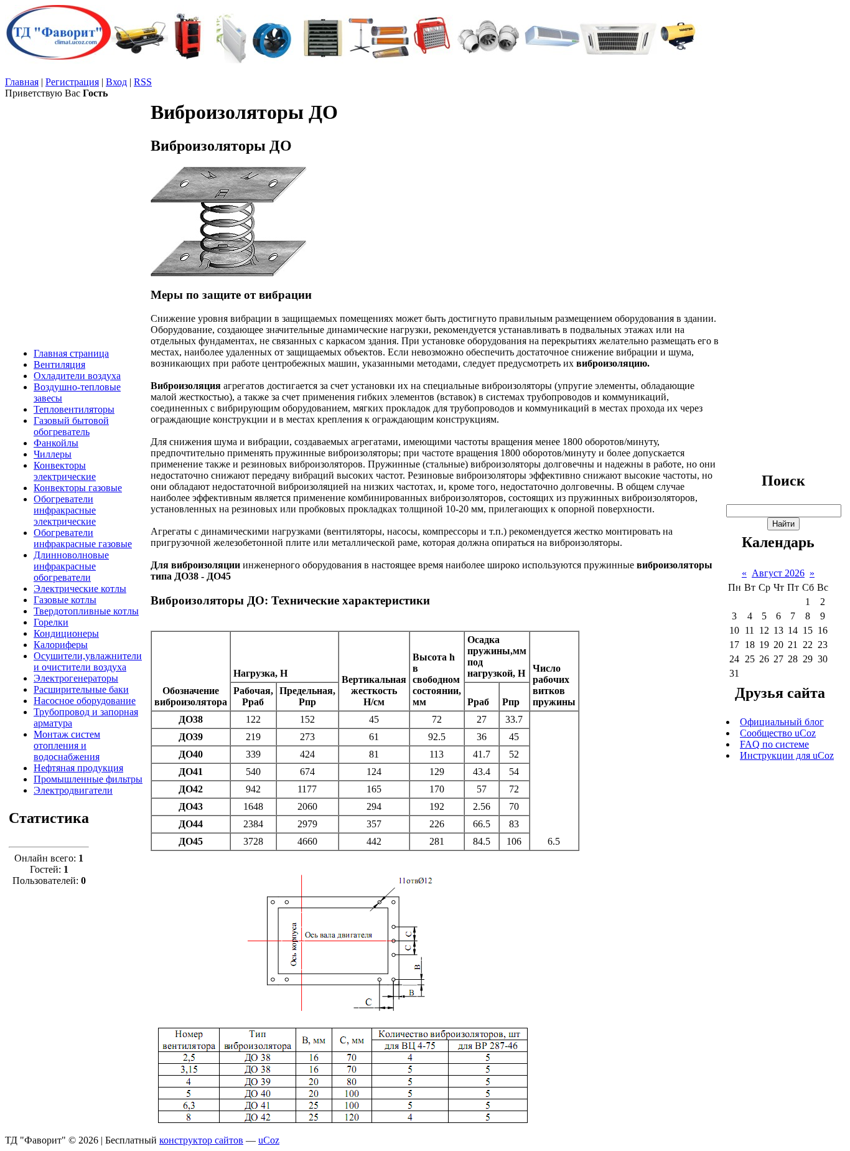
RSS (143, 82)
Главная (22, 82)
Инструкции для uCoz (787, 755)
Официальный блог (782, 721)
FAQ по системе (774, 744)
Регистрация (72, 82)
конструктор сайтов (201, 1140)
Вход (116, 82)
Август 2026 (778, 573)
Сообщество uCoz (778, 733)
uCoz (268, 1140)
